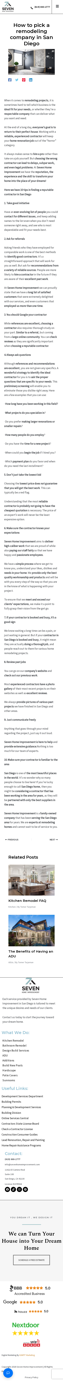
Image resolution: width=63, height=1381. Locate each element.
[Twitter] (16, 79)
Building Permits (11, 1101)
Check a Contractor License (17, 1129)
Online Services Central (15, 1118)
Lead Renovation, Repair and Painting (23, 1140)
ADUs (10, 962)
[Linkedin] (30, 79)
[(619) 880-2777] (32, 8)
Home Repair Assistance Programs (21, 1145)
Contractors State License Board (20, 1123)
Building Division (11, 1113)
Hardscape (9, 1070)
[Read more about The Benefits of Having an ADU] (31, 930)
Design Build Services (15, 1050)
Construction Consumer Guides (20, 1134)
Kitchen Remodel (13, 1040)
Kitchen (12, 906)
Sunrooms (8, 1080)
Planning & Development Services (21, 1107)
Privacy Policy (31, 1377)
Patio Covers (10, 1075)
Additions (8, 1060)
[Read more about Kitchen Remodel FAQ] (31, 880)
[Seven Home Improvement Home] (8, 7)
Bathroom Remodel (14, 1045)
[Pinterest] (23, 79)
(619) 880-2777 (42, 6)
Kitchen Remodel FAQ (27, 901)
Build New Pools (12, 1065)
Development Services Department (22, 1096)
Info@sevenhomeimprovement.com (22, 1164)
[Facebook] (9, 79)
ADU (5, 1055)
